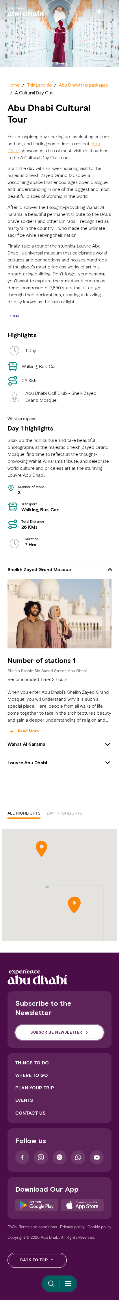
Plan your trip (34, 1088)
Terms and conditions (38, 1226)
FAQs (12, 1226)
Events (24, 1100)
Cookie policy (99, 1226)
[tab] (24, 813)
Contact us (30, 1113)
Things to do (32, 1063)
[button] (59, 569)
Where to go (31, 1075)
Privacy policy (72, 1226)
